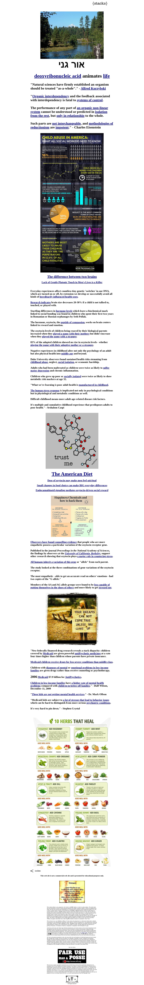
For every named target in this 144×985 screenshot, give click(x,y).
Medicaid (48, 653)
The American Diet (72, 474)
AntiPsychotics (73, 677)
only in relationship (70, 116)
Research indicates (40, 302)
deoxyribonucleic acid (57, 76)
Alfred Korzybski (93, 88)
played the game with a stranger (59, 336)
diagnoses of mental (56, 667)
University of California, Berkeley (82, 553)
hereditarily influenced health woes (59, 296)
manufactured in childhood (93, 384)
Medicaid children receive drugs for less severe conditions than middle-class (71, 662)
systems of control (90, 100)
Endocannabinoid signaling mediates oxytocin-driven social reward (72, 490)
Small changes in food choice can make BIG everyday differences (72, 485)
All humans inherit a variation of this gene (53, 562)
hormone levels (64, 311)
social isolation (66, 362)
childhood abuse (39, 362)
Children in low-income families (47, 683)
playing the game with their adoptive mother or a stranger (61, 345)
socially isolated (72, 376)
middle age (67, 353)
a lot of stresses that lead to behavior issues (86, 700)
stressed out (105, 587)
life (106, 76)
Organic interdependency (50, 96)
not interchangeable (66, 123)
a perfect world (84, 932)
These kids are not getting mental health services (58, 694)
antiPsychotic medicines (88, 653)
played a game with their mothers (71, 333)
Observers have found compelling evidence (53, 542)
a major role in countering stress (94, 556)
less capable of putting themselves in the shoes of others (70, 586)
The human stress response (44, 390)
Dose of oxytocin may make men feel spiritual (72, 480)
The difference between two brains (72, 276)
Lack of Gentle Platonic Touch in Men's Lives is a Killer (72, 282)
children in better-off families (74, 685)
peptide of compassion (73, 322)
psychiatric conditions (98, 702)
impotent (62, 127)
